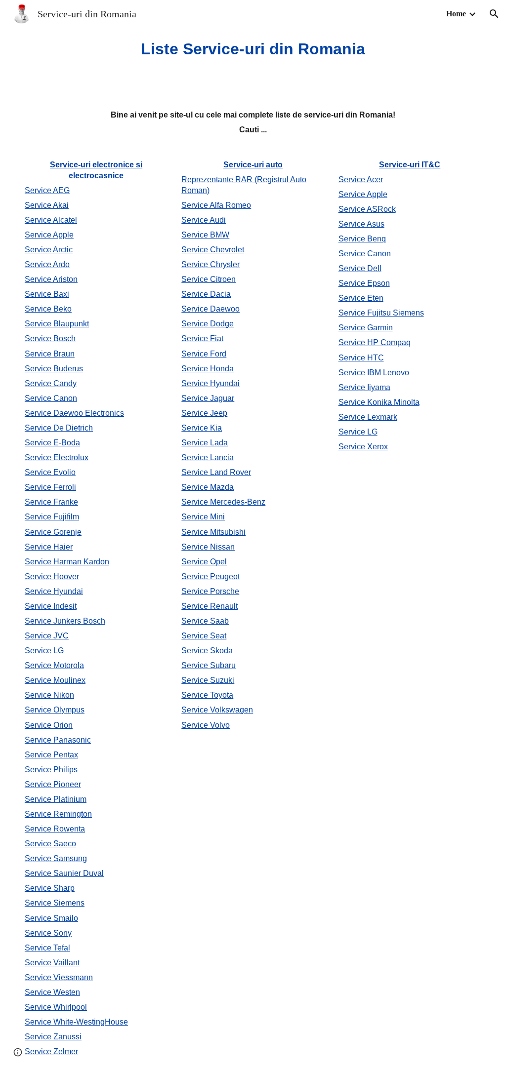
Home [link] (456, 13)
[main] (253, 49)
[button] (494, 14)
